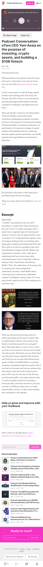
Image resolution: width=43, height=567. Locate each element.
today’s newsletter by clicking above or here (17, 434)
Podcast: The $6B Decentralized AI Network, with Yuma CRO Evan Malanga (25, 493)
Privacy (22, 549)
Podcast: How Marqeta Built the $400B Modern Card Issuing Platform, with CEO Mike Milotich (26, 484)
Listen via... (25, 35)
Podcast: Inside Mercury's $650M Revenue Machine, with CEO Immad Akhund (25, 501)
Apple (23, 84)
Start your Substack (15, 557)
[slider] (19, 28)
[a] (5, 460)
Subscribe (30, 3)
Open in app (11, 35)
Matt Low (5, 66)
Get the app (32, 557)
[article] (21, 460)
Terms (28, 549)
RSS (3, 87)
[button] (6, 20)
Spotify (29, 84)
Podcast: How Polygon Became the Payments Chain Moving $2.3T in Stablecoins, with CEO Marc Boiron (25, 510)
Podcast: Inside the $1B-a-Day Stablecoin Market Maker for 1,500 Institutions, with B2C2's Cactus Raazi (26, 476)
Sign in (38, 3)
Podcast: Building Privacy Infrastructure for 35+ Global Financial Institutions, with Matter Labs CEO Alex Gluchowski (26, 518)
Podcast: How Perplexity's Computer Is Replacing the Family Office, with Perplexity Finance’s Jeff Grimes (25, 467)
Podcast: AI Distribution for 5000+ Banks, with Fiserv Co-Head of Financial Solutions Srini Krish (24, 459)
